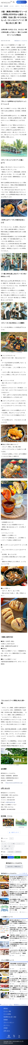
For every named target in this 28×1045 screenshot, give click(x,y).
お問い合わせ (7, 1030)
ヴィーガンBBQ (11, 843)
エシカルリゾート (20, 843)
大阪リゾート (11, 846)
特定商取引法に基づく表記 (10, 1016)
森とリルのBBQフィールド (7, 848)
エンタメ (12, 6)
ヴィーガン (4, 843)
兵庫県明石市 (18, 851)
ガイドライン (7, 1025)
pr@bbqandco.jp (10, 802)
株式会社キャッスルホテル (21, 40)
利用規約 (6, 1019)
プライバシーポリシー (9, 1022)
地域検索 (6, 6)
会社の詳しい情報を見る (14, 866)
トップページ (4, 1004)
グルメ (11, 838)
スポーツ (17, 6)
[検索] (13, 2)
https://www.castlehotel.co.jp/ (14, 783)
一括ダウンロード (15, 832)
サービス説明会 (7, 1014)
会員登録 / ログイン (21, 2)
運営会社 (6, 1008)
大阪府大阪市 (10, 851)
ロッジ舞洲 (4, 846)
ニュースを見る (22, 873)
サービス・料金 (7, 1011)
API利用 (5, 1028)
